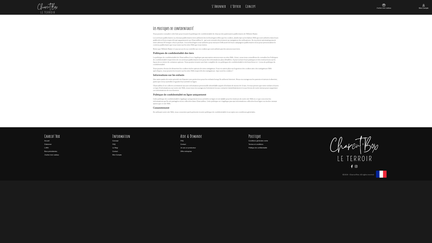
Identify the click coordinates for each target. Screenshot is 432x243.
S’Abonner (219, 6)
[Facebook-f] (352, 166)
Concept (250, 6)
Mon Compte (423, 8)
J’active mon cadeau (384, 8)
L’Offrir (236, 6)
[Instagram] (356, 166)
